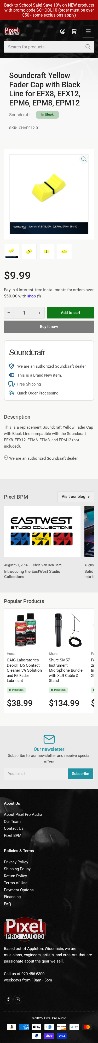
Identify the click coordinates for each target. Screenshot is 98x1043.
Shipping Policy (17, 869)
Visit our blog (73, 496)
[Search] (88, 46)
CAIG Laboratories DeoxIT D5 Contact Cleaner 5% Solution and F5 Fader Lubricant (24, 670)
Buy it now (49, 326)
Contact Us (14, 828)
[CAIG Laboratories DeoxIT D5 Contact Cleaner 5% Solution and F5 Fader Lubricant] (25, 629)
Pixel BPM (12, 835)
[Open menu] (88, 31)
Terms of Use (15, 882)
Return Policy (15, 876)
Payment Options (19, 890)
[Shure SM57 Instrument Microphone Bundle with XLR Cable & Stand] (67, 629)
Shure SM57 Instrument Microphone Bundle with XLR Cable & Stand (66, 670)
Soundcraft (19, 114)
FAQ (7, 904)
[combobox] (49, 47)
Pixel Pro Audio (55, 1018)
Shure (53, 654)
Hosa (11, 654)
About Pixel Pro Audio (23, 814)
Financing (12, 896)
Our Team (12, 821)
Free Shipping (29, 384)
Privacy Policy (16, 862)
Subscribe (80, 773)
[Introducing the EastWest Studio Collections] (42, 531)
